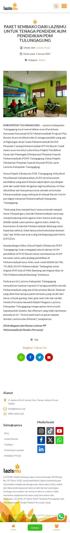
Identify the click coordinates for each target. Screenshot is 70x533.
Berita (42, 60)
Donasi (35, 527)
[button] (21, 357)
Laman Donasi (11, 438)
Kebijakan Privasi (12, 455)
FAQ (6, 433)
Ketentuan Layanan (14, 450)
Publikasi (8, 444)
